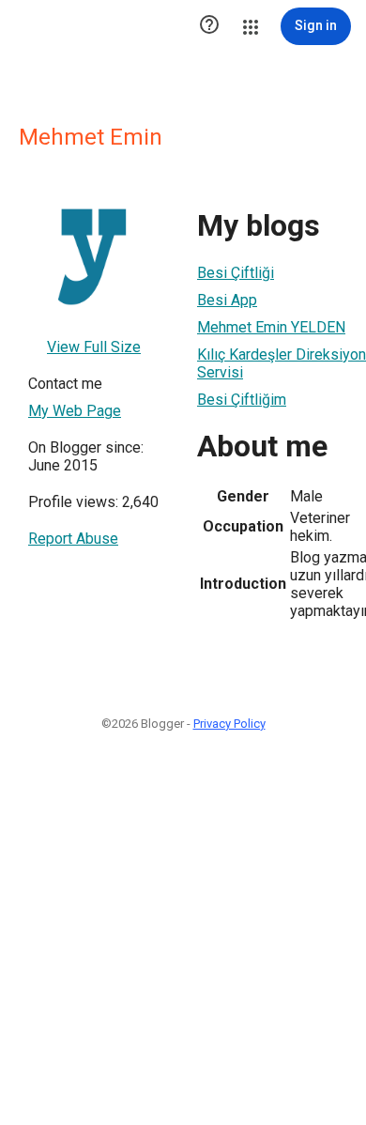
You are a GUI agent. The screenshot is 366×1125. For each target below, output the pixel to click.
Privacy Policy (229, 724)
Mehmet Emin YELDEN (271, 327)
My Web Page (74, 411)
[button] (209, 26)
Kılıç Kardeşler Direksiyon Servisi (281, 363)
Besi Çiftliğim (241, 399)
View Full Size (94, 347)
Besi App (227, 300)
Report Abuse (73, 538)
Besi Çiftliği (235, 273)
